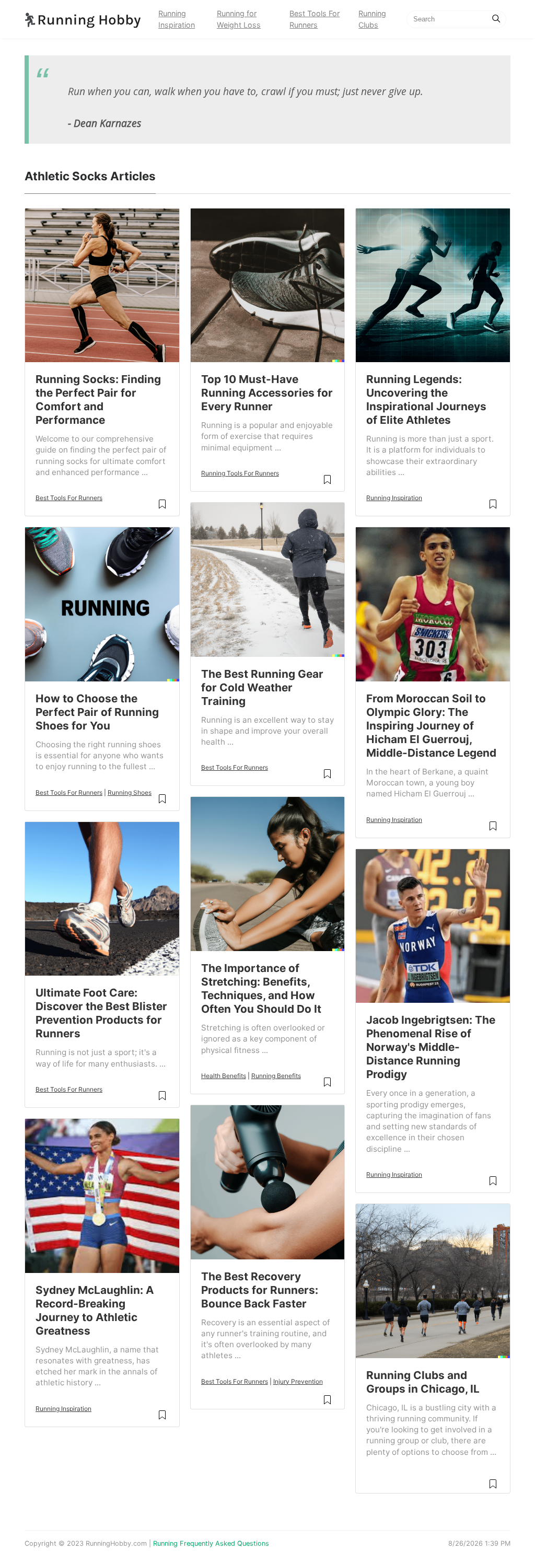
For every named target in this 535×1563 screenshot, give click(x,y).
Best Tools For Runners (314, 19)
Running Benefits (276, 1076)
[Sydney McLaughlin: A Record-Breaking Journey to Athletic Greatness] (102, 1195)
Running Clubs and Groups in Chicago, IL (423, 1382)
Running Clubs (372, 19)
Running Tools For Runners (240, 473)
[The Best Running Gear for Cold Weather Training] (268, 579)
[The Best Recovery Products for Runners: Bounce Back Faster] (268, 1181)
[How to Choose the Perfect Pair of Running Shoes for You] (102, 603)
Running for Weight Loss (239, 19)
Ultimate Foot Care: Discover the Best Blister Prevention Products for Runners (101, 1013)
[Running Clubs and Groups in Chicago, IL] (433, 1280)
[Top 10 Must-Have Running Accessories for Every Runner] (268, 284)
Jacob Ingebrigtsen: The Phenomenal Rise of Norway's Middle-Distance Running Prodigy (430, 1047)
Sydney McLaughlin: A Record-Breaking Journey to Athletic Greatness (95, 1310)
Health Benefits (223, 1076)
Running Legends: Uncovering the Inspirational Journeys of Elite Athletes (426, 399)
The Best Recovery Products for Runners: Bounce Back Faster (259, 1290)
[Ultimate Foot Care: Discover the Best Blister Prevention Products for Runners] (102, 898)
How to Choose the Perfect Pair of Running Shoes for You (97, 712)
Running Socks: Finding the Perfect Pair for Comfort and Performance (98, 399)
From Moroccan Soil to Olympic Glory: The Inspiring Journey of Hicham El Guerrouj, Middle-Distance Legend (431, 725)
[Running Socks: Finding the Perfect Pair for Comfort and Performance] (102, 284)
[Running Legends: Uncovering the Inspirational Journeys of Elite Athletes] (433, 284)
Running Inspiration (176, 19)
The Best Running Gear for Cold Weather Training (262, 687)
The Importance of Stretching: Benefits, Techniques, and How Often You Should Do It (261, 988)
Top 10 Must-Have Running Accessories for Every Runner (267, 393)
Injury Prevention (298, 1381)
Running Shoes (130, 792)
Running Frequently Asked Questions (211, 1543)
